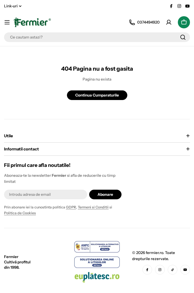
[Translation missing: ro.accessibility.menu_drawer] (7, 22)
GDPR (71, 207)
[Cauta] (183, 37)
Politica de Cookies (20, 213)
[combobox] (97, 37)
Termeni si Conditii (93, 207)
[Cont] (169, 22)
